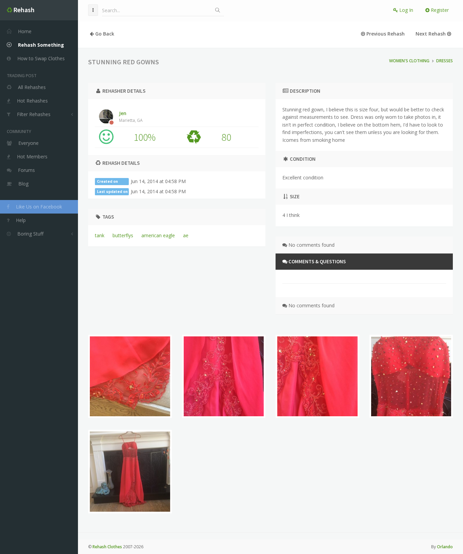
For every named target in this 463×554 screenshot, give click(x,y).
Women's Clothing (409, 61)
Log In (405, 10)
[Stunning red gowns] (130, 376)
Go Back (104, 33)
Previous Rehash (385, 33)
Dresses (444, 61)
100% (145, 137)
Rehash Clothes (107, 547)
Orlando (445, 547)
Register (439, 10)
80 (226, 137)
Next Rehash (431, 33)
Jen (131, 116)
